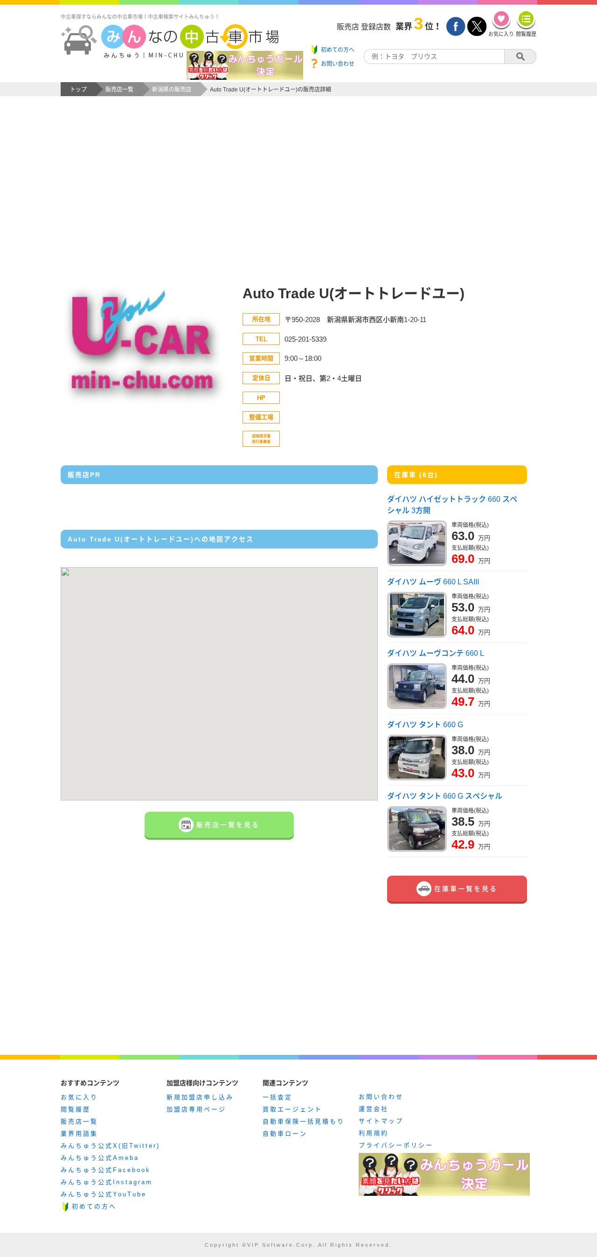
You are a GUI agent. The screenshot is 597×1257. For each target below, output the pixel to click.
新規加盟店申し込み (200, 1097)
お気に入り (79, 1097)
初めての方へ (94, 1206)
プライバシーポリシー (396, 1145)
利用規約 (374, 1133)
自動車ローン (285, 1133)
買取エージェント (292, 1109)
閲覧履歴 (75, 1109)
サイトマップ (381, 1120)
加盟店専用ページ (196, 1109)
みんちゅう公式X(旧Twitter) (110, 1145)
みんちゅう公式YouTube (103, 1194)
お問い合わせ (381, 1096)
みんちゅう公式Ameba (100, 1157)
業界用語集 (79, 1133)
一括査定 (277, 1097)
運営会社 (374, 1108)
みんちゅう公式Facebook (106, 1169)
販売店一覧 (79, 1121)
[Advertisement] (298, 198)
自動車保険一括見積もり (304, 1121)
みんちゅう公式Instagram (107, 1182)
